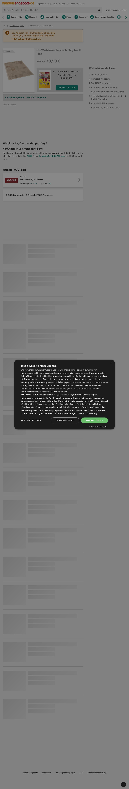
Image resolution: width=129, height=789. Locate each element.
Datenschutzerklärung (87, 413)
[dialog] (64, 394)
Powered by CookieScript (98, 427)
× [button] (111, 362)
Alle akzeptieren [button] (94, 420)
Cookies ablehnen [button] (65, 420)
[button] (31, 420)
